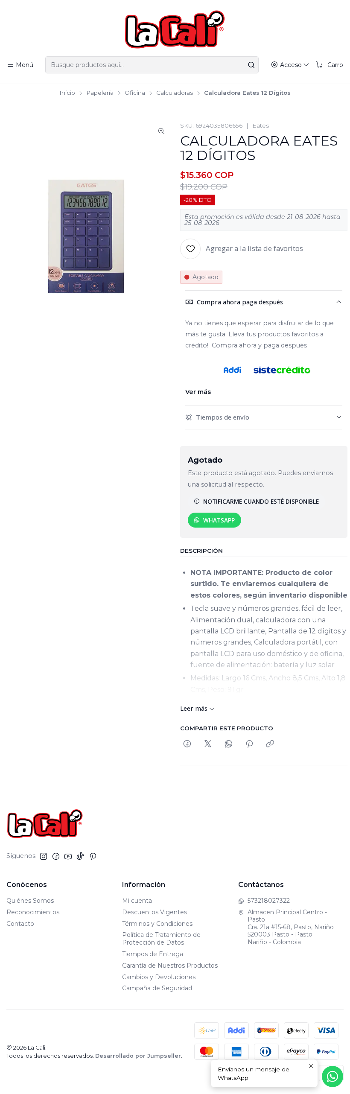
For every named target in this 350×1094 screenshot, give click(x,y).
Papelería (100, 93)
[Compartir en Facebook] (187, 744)
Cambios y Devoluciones (158, 977)
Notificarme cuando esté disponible (261, 501)
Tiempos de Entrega (152, 954)
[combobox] (151, 64)
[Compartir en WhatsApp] (229, 744)
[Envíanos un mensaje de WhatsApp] (332, 1076)
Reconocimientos (32, 912)
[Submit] (251, 64)
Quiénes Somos (30, 900)
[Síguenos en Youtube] (68, 856)
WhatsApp (219, 520)
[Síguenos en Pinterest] (92, 856)
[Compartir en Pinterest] (249, 744)
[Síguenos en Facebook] (56, 856)
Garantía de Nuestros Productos (170, 965)
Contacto (20, 924)
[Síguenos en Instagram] (43, 856)
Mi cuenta (137, 900)
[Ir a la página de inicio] (175, 29)
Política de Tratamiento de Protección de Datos (161, 938)
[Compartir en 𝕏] (208, 744)
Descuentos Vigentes (154, 912)
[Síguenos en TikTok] (80, 856)
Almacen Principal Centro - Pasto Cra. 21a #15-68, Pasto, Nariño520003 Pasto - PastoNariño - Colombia (291, 927)
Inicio (67, 93)
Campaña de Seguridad (157, 988)
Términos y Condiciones (157, 924)
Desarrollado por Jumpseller (138, 1056)
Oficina (135, 93)
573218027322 (269, 900)
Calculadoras (174, 93)
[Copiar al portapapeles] (270, 744)
